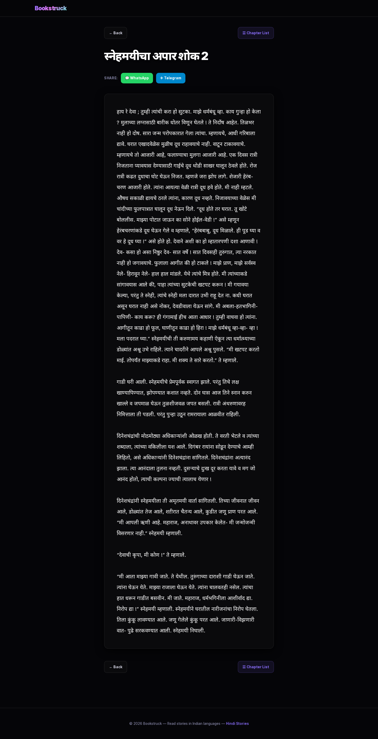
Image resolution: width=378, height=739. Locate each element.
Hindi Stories (237, 723)
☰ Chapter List (255, 33)
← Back (115, 33)
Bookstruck (51, 8)
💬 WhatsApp (137, 78)
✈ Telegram (170, 78)
